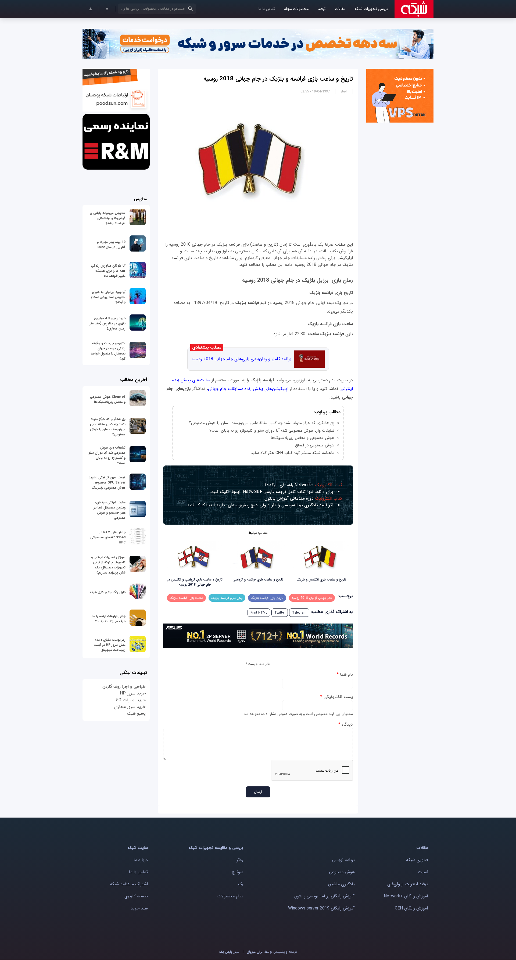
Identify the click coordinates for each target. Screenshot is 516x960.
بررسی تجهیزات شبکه (371, 9)
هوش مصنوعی (342, 872)
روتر (239, 860)
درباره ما (141, 860)
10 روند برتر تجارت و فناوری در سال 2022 (111, 244)
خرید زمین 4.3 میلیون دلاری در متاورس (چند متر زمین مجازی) (107, 323)
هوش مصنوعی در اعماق (314, 445)
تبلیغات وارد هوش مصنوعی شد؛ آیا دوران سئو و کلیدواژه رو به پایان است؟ (271, 430)
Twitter (279, 612)
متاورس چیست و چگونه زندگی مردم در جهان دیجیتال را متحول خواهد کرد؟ (108, 351)
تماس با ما (266, 9)
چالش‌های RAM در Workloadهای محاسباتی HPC (108, 537)
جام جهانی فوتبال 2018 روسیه (312, 597)
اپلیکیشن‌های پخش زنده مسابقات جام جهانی (248, 388)
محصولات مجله (296, 9)
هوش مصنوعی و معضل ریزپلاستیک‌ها (302, 438)
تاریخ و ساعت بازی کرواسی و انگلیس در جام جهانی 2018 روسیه (195, 582)
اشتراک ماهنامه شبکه (129, 884)
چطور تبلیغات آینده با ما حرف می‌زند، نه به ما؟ (109, 619)
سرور (229, 951)
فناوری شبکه (417, 860)
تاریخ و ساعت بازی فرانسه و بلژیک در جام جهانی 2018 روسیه (278, 78)
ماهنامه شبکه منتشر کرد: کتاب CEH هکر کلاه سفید (292, 453)
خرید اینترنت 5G (131, 700)
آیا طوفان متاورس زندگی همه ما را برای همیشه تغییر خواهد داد (108, 270)
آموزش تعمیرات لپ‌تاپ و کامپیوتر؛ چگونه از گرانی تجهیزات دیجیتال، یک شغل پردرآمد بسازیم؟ (108, 565)
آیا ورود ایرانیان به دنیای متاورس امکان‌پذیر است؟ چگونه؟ (108, 297)
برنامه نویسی (343, 860)
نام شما (345, 674)
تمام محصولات (230, 896)
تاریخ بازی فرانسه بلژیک (267, 597)
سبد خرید (139, 908)
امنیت (423, 872)
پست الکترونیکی (336, 696)
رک (240, 884)
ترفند (321, 9)
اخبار (344, 91)
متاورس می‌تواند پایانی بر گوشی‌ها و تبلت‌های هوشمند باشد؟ (108, 218)
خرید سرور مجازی (130, 706)
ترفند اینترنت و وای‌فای (407, 884)
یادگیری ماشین (341, 884)
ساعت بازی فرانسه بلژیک (186, 597)
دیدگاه (345, 724)
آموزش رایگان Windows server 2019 (321, 908)
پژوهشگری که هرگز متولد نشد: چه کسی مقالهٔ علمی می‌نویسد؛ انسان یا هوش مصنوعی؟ (261, 423)
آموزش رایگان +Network (406, 896)
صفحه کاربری (136, 896)
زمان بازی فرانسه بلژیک (227, 597)
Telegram (299, 612)
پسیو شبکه (136, 713)
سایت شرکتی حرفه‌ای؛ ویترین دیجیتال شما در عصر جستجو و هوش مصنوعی (110, 510)
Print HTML (258, 612)
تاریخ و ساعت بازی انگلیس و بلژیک (321, 579)
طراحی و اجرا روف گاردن (124, 686)
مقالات (340, 9)
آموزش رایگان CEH (411, 908)
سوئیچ (237, 872)
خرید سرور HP (133, 693)
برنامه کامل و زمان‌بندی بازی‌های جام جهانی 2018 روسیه (241, 359)
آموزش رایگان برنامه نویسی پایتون (324, 896)
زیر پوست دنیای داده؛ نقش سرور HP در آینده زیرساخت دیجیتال (110, 645)
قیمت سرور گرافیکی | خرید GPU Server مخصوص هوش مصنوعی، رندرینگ (107, 482)
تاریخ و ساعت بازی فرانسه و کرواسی (258, 579)
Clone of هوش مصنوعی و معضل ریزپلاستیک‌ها (108, 399)
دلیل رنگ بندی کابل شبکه (108, 592)
